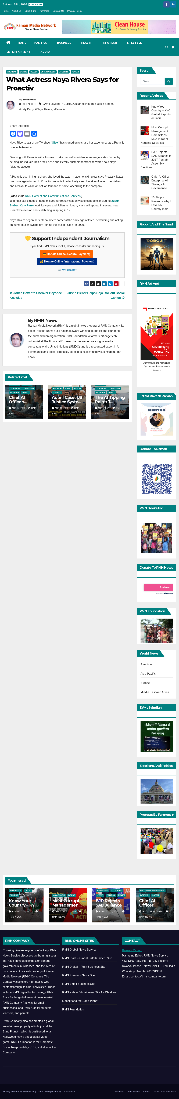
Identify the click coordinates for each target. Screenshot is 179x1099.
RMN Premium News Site (78, 975)
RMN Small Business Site (78, 983)
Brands (23, 72)
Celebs (34, 72)
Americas (11, 72)
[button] (166, 47)
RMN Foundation (73, 1009)
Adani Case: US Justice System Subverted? (67, 402)
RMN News (29, 99)
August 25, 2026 (109, 911)
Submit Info (30, 11)
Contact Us (58, 11)
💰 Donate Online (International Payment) (67, 261)
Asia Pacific (148, 673)
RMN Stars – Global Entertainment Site (87, 958)
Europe (145, 682)
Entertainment (18, 51)
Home (6, 11)
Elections (117, 891)
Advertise (44, 11)
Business (64, 42)
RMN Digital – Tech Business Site (83, 966)
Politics (41, 42)
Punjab (121, 895)
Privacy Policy (74, 11)
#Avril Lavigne (51, 103)
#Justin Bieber (104, 103)
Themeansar (68, 1091)
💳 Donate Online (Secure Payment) (66, 254)
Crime (68, 388)
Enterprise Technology (22, 388)
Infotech (110, 42)
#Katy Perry (26, 109)
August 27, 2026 (66, 911)
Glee (55, 142)
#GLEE (66, 103)
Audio (45, 51)
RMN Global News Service (79, 949)
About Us (16, 11)
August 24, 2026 (152, 911)
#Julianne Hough (83, 103)
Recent (75, 72)
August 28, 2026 (22, 911)
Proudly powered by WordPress (19, 1091)
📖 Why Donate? (67, 269)
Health (87, 42)
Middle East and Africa (155, 692)
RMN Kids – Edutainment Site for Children (89, 992)
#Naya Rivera (43, 109)
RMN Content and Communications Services (53, 196)
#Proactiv (59, 109)
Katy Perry (27, 205)
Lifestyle (135, 42)
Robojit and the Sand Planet (80, 1000)
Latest (25, 393)
